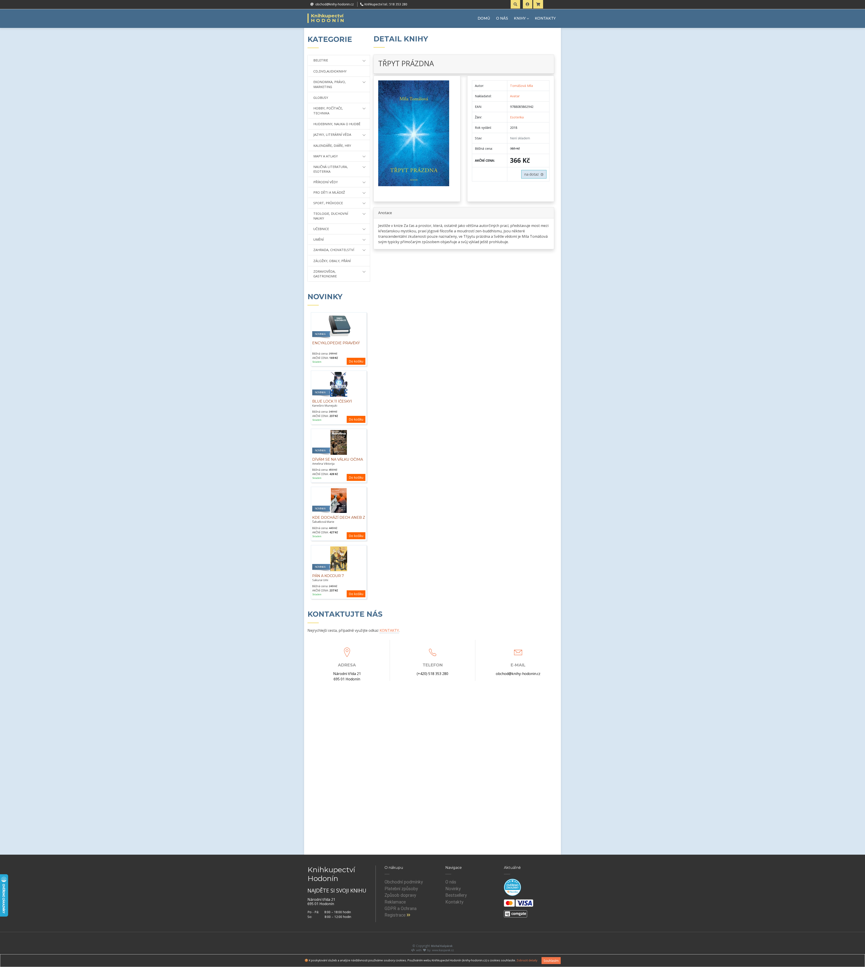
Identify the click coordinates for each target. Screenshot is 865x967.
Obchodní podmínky (404, 882)
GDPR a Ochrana (401, 908)
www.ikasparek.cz (443, 950)
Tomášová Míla (521, 86)
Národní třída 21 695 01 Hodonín (347, 676)
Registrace (396, 915)
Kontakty (454, 902)
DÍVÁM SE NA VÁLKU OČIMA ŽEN (337, 462)
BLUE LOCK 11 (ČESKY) (332, 401)
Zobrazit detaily (527, 960)
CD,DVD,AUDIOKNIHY (329, 71)
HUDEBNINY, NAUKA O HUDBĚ (336, 124)
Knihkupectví (328, 18)
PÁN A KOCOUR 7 (328, 576)
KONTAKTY (545, 18)
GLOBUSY (320, 97)
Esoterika (517, 117)
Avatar (515, 96)
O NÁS (502, 18)
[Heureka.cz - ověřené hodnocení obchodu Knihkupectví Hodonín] (512, 887)
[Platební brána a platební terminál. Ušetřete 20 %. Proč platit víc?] (515, 912)
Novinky (453, 888)
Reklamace (395, 902)
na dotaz (532, 174)
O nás (450, 882)
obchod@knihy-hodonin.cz (518, 673)
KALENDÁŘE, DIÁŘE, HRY (332, 145)
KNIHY (520, 18)
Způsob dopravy (400, 895)
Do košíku (356, 361)
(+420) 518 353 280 (432, 673)
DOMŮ (484, 18)
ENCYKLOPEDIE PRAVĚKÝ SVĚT (336, 345)
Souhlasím (551, 960)
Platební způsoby (401, 888)
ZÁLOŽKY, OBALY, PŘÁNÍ (332, 261)
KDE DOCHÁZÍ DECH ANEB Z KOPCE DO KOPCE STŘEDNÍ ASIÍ (338, 522)
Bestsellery (456, 895)
